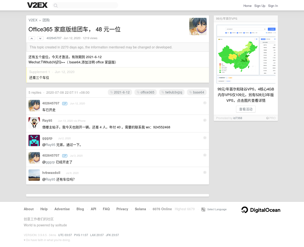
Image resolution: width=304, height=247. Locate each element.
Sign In (273, 5)
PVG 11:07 (81, 235)
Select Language (216, 209)
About (29, 208)
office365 (147, 92)
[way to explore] (38, 5)
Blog (80, 208)
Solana (140, 208)
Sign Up (259, 5)
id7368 (237, 118)
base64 (198, 92)
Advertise (62, 208)
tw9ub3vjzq (173, 92)
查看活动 (245, 109)
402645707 (54, 38)
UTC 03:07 (65, 235)
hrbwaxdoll (51, 172)
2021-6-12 (121, 92)
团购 (46, 19)
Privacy (122, 208)
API (93, 208)
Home (247, 5)
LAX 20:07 (97, 235)
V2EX (33, 19)
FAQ (106, 208)
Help (44, 208)
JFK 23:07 (112, 235)
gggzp (47, 137)
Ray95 (47, 120)
